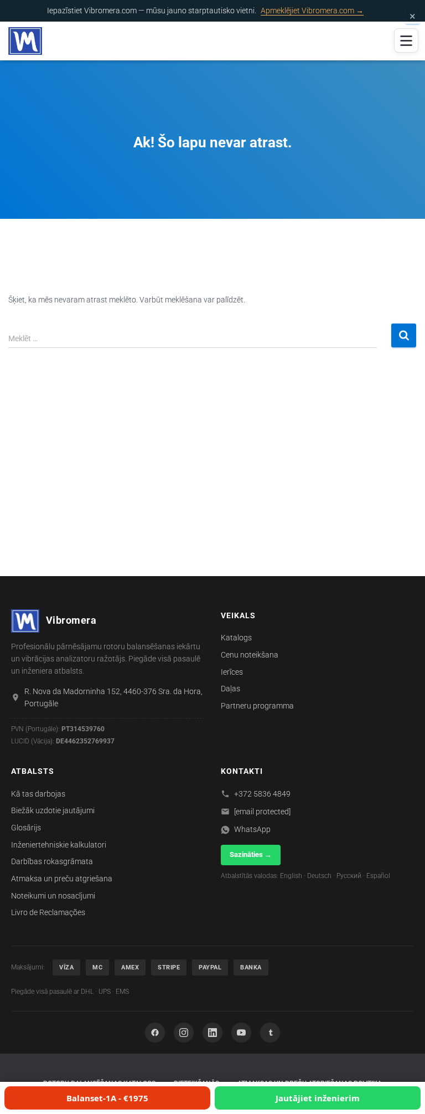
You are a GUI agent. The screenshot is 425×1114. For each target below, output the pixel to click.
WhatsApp (252, 829)
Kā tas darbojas (38, 793)
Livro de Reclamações (48, 912)
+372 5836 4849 (262, 793)
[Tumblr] (270, 1033)
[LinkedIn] (212, 1033)
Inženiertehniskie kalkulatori (58, 844)
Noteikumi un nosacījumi (53, 895)
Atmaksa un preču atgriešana (61, 878)
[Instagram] (184, 1033)
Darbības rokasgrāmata (52, 861)
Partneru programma (257, 705)
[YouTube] (241, 1033)
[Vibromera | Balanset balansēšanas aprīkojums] (29, 41)
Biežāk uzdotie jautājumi (53, 810)
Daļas (230, 688)
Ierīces (232, 672)
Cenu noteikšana (249, 654)
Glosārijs (26, 827)
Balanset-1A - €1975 (107, 1097)
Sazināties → (251, 854)
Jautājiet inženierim (318, 1097)
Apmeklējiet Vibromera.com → (312, 10)
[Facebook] (155, 1033)
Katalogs (236, 637)
